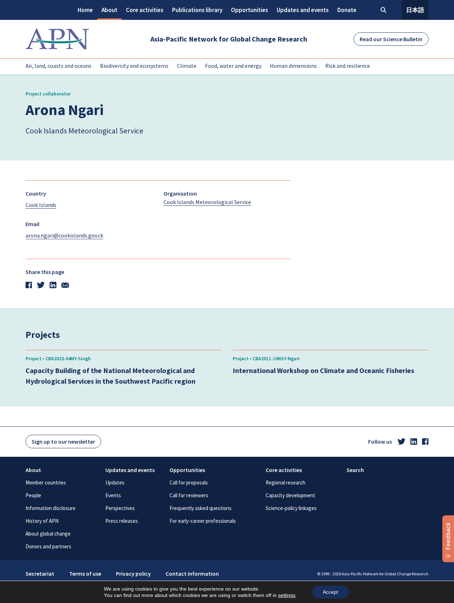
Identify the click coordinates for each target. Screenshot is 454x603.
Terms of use (85, 573)
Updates (114, 482)
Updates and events (303, 10)
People (33, 495)
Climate (186, 65)
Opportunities (249, 10)
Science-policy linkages (291, 508)
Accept (330, 592)
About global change (48, 533)
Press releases (121, 520)
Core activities (145, 10)
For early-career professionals (203, 520)
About (109, 10)
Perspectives (120, 508)
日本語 (415, 10)
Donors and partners (48, 546)
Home (85, 10)
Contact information (192, 573)
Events (113, 495)
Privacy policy (133, 573)
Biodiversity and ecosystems (134, 65)
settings (286, 595)
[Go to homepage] (57, 39)
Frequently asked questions (201, 508)
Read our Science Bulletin (391, 39)
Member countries (46, 482)
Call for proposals (189, 482)
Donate (346, 10)
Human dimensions (293, 65)
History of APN (42, 520)
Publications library (197, 10)
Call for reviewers (189, 495)
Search (355, 469)
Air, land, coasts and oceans (59, 65)
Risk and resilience (347, 65)
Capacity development (290, 495)
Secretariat (40, 573)
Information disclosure (51, 508)
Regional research (285, 482)
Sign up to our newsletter (63, 441)
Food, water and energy (233, 65)
